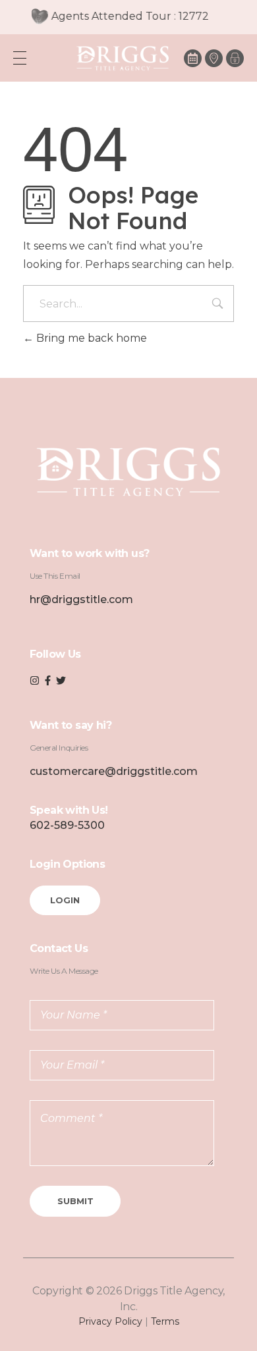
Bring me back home (90, 338)
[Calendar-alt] (193, 58)
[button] (235, 58)
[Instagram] (35, 680)
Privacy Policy (110, 1321)
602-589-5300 (67, 825)
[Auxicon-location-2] (214, 58)
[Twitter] (61, 680)
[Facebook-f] (48, 680)
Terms (165, 1321)
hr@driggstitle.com (81, 599)
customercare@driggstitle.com (114, 771)
